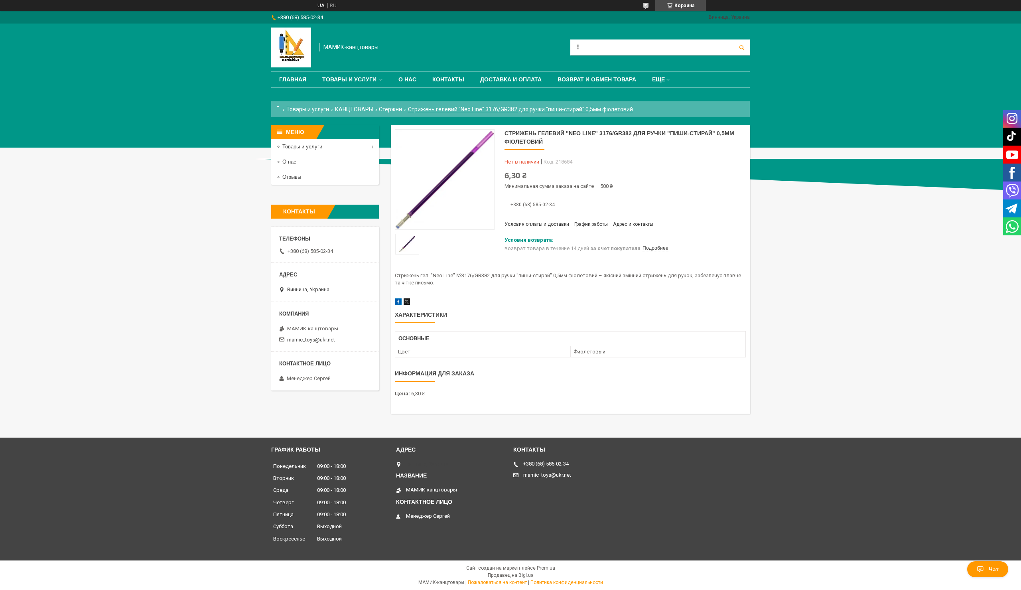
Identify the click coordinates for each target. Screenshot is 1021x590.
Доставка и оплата (511, 79)
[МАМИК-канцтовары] (291, 47)
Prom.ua (546, 568)
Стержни (390, 109)
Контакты (448, 79)
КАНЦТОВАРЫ (354, 109)
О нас (407, 79)
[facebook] (398, 303)
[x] (407, 303)
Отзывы (291, 177)
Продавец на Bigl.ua (511, 575)
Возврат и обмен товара (597, 79)
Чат (994, 569)
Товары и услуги (349, 79)
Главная (292, 79)
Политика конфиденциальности (566, 582)
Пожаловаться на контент (497, 582)
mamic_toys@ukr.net (311, 340)
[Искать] (742, 47)
